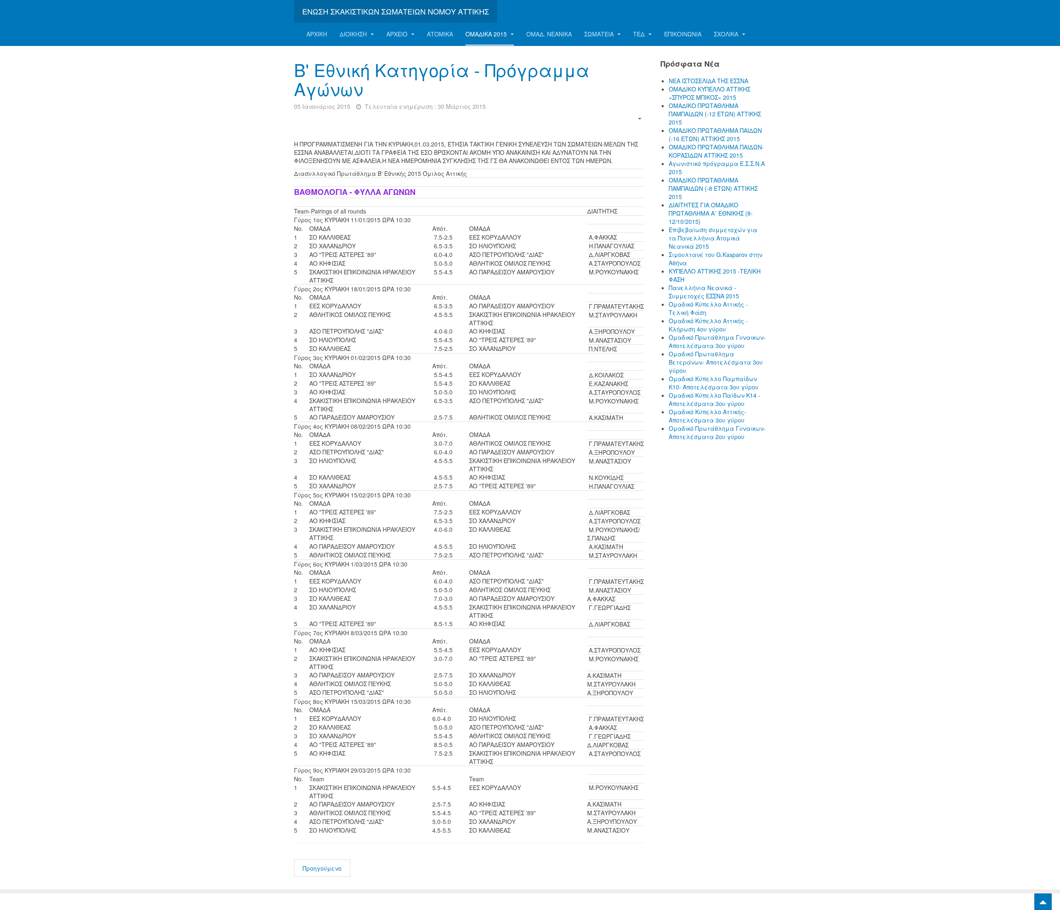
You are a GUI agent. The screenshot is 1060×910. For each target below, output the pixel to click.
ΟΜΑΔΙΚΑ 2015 (486, 34)
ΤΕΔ (639, 34)
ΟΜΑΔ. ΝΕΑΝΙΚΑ (549, 34)
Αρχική (316, 34)
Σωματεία (599, 34)
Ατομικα (440, 34)
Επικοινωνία (682, 34)
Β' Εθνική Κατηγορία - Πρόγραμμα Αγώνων (441, 79)
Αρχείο (397, 34)
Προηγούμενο (322, 868)
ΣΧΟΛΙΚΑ (727, 34)
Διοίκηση (354, 34)
